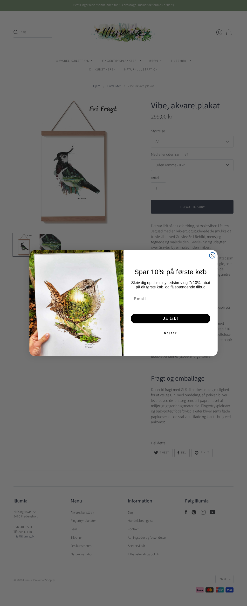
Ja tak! (170, 318)
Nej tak (170, 333)
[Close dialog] (212, 255)
